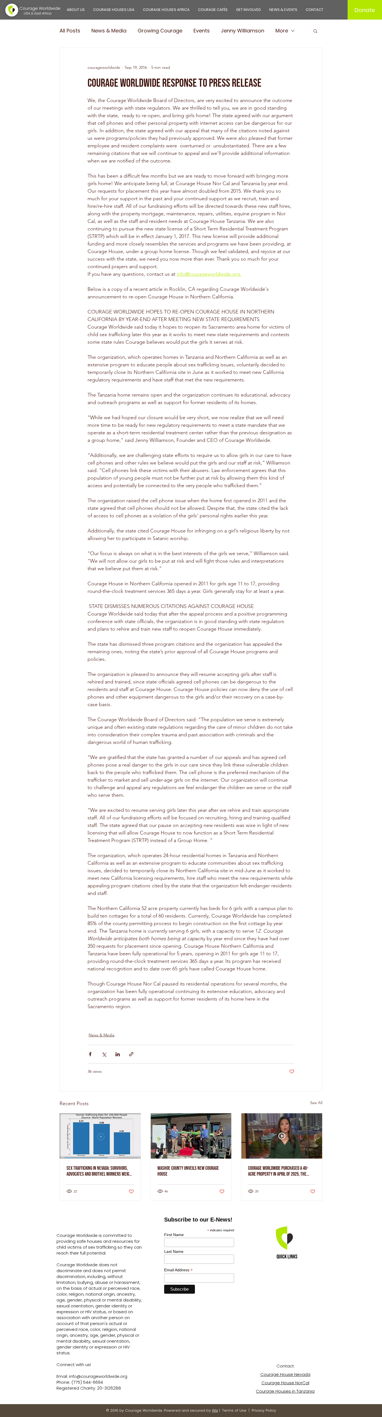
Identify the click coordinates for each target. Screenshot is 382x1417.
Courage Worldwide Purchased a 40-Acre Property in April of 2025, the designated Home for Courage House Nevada (278, 1171)
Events (202, 30)
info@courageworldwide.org (98, 1376)
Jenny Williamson (242, 30)
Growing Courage (160, 30)
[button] (76, 9)
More (281, 30)
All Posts (70, 30)
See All (316, 1102)
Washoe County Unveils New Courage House (188, 1171)
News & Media (108, 30)
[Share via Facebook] (90, 1054)
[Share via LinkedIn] (117, 1054)
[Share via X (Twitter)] (104, 1054)
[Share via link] (131, 1054)
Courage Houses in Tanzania (285, 1391)
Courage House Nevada (285, 1374)
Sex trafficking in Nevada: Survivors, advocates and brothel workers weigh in (99, 1171)
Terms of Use (234, 1410)
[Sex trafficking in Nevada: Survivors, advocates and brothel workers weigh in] (100, 1136)
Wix (215, 1410)
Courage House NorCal (285, 1383)
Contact (285, 1366)
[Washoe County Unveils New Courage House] (191, 1136)
